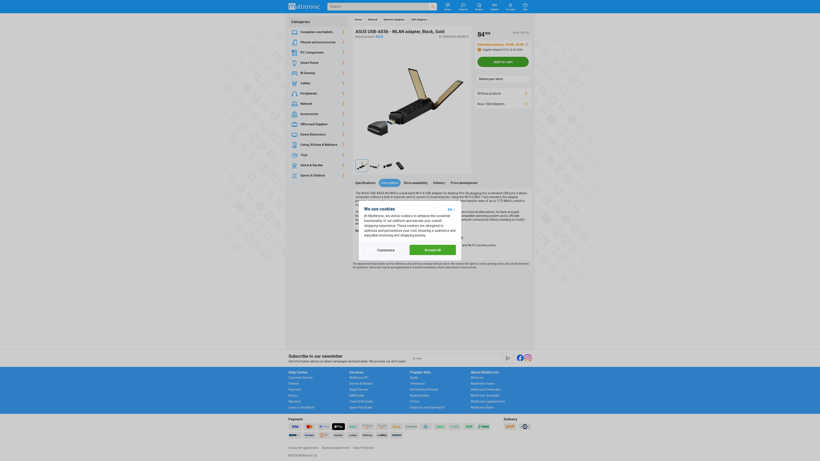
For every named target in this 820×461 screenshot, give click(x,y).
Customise (386, 250)
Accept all (433, 250)
